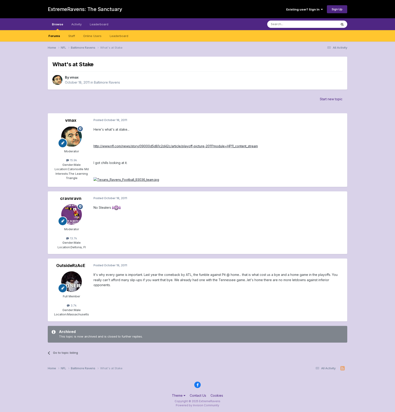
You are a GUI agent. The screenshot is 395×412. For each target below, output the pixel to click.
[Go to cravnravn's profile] (71, 214)
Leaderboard (119, 36)
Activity (76, 24)
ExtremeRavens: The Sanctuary (85, 9)
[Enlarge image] (126, 179)
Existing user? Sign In (303, 9)
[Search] (342, 24)
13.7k (73, 238)
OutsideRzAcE (70, 265)
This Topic (324, 24)
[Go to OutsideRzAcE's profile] (71, 281)
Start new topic (331, 99)
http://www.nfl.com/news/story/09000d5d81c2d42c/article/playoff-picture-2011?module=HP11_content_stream (175, 146)
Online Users (92, 36)
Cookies (217, 395)
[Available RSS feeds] (342, 368)
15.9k (73, 160)
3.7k (73, 305)
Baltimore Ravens (107, 82)
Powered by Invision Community (197, 405)
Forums (54, 36)
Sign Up (337, 9)
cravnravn (70, 198)
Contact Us (198, 395)
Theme (178, 395)
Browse (57, 24)
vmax (74, 77)
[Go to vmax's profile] (57, 80)
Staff (71, 36)
